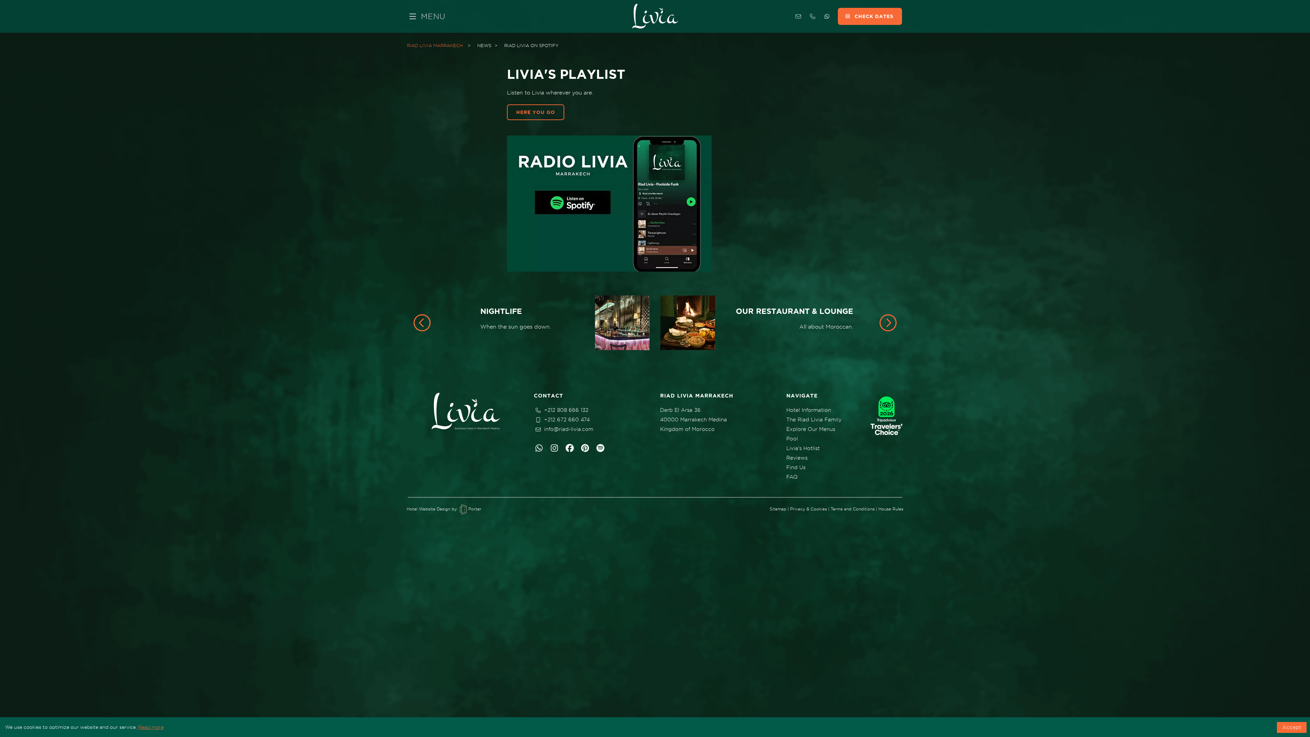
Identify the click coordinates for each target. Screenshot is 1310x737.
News (484, 45)
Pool (792, 439)
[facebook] (570, 448)
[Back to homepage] (655, 16)
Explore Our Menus (810, 429)
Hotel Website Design (428, 509)
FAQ (792, 477)
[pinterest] (585, 448)
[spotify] (600, 448)
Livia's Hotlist (803, 448)
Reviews (796, 458)
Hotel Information (808, 410)
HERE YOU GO (535, 112)
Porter (474, 509)
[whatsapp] (539, 448)
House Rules (890, 509)
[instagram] (554, 448)
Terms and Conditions (853, 509)
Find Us (795, 467)
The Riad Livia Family (814, 419)
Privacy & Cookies (808, 509)
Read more (151, 727)
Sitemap (778, 509)
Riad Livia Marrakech (435, 45)
